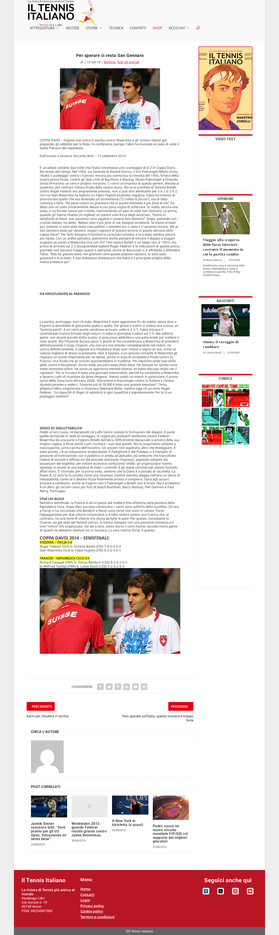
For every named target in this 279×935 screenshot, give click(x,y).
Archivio (109, 62)
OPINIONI (225, 199)
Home (85, 889)
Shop (157, 28)
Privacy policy (92, 905)
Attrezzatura (42, 28)
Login (85, 900)
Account (177, 28)
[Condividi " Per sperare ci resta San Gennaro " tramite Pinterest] (118, 686)
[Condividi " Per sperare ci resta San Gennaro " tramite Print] (144, 686)
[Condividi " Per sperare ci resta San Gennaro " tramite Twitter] (109, 686)
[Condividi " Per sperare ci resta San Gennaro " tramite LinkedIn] (126, 686)
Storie (92, 28)
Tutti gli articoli (128, 62)
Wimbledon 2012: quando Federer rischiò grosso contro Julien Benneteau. (89, 829)
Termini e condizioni (97, 916)
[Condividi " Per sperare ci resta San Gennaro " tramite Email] (135, 686)
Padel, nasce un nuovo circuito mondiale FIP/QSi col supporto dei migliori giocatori (170, 833)
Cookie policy (91, 911)
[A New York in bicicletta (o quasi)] (130, 805)
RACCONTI (226, 301)
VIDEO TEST (225, 139)
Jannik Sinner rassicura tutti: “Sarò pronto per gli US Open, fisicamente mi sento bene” (48, 831)
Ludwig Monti (214, 352)
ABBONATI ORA (225, 90)
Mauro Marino (214, 260)
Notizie (72, 28)
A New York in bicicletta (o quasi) (127, 823)
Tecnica (116, 28)
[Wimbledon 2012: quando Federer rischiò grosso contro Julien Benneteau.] (89, 806)
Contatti (138, 28)
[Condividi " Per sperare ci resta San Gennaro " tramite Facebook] (100, 686)
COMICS (225, 379)
